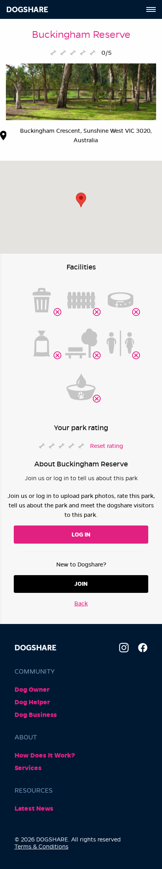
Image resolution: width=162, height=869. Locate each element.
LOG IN (81, 534)
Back (81, 603)
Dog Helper (32, 702)
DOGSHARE (27, 9)
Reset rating (106, 445)
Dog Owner (32, 689)
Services (28, 768)
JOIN (81, 583)
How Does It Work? (45, 755)
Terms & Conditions (41, 846)
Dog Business (36, 715)
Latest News (34, 808)
